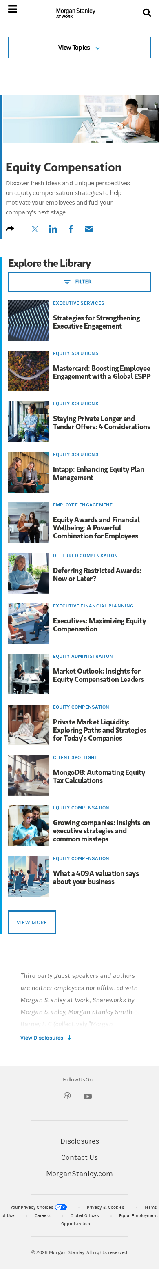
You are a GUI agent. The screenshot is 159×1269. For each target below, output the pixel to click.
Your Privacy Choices (32, 1207)
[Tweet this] (35, 232)
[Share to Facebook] (71, 232)
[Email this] (89, 232)
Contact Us (79, 1158)
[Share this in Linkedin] (53, 232)
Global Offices (85, 1215)
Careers (43, 1215)
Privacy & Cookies (105, 1207)
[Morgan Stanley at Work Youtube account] (88, 1098)
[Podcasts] (67, 1097)
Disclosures (79, 1141)
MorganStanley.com (79, 1174)
